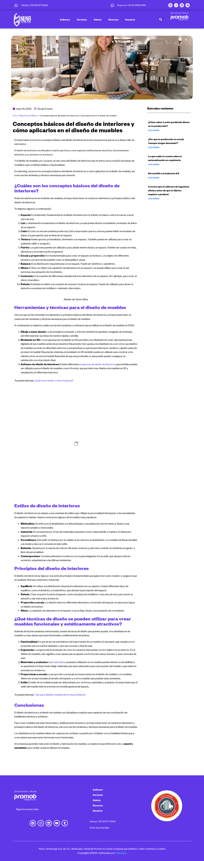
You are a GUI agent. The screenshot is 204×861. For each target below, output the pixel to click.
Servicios (82, 19)
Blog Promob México (28, 115)
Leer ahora (153, 130)
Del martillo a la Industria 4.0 (163, 173)
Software (65, 19)
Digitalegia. (121, 852)
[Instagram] (176, 5)
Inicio (15, 115)
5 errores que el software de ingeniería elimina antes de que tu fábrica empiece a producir (168, 190)
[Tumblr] (65, 823)
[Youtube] (188, 5)
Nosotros (130, 19)
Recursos (113, 19)
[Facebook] (170, 5)
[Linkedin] (182, 5)
